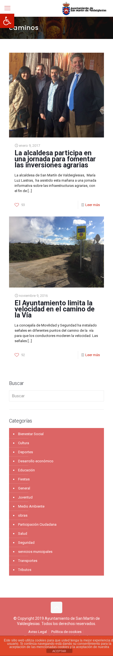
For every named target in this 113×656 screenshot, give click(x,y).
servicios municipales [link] (35, 552)
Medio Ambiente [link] (31, 506)
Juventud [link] (25, 497)
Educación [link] (26, 470)
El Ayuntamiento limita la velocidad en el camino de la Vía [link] (55, 309)
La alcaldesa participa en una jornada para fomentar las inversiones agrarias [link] (55, 159)
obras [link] (22, 515)
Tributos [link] (24, 570)
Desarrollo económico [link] (35, 461)
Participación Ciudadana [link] (37, 524)
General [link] (24, 488)
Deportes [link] (25, 452)
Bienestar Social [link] (31, 434)
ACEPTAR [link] (59, 651)
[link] (7, 21)
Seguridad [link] (26, 542)
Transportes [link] (27, 561)
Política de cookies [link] (66, 632)
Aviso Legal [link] (37, 632)
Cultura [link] (23, 443)
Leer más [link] (92, 205)
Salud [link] (22, 533)
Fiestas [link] (24, 479)
